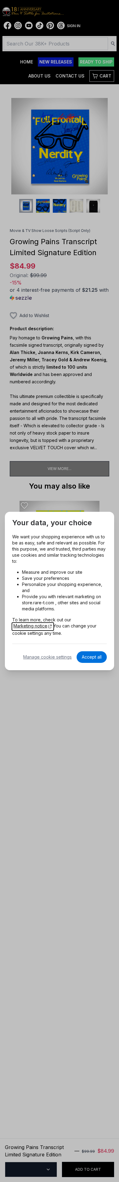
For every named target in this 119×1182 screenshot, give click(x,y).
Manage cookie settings (47, 657)
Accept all (92, 657)
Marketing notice (30, 625)
